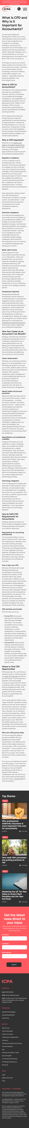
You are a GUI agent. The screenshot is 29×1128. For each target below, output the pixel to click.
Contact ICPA (18, 779)
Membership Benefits (8, 1015)
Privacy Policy (6, 1089)
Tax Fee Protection (7, 1046)
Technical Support (7, 1031)
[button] (25, 9)
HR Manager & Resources (9, 1062)
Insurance (5, 1040)
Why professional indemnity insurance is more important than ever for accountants (14, 825)
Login (3, 1075)
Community (5, 1018)
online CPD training (10, 676)
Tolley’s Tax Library (7, 1034)
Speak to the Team (7, 1078)
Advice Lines (5, 1028)
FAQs (3, 1081)
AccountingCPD (7, 1056)
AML (3, 1049)
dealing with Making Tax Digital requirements (13, 144)
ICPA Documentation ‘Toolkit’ (10, 1052)
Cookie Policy (17, 1089)
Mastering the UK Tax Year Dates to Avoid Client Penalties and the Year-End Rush (14, 895)
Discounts (5, 1065)
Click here (17, 4)
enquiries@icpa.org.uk (12, 995)
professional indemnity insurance (13, 323)
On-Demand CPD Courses (9, 1059)
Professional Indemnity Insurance (12, 1043)
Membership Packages (8, 1012)
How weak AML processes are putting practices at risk (14, 860)
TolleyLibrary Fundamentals (10, 1037)
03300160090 (9, 992)
